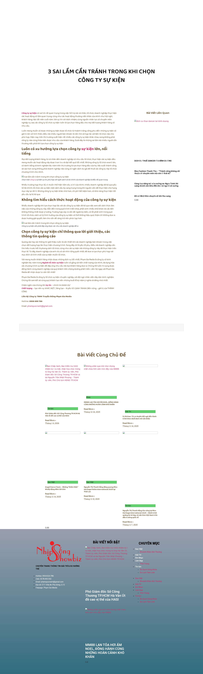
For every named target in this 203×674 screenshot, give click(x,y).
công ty (33, 179)
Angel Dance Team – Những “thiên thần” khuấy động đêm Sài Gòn (61, 488)
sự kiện (87, 149)
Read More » (50, 420)
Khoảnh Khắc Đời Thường (151, 552)
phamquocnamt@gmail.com (39, 306)
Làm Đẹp (139, 561)
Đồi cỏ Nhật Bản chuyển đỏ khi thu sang (152, 196)
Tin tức (138, 567)
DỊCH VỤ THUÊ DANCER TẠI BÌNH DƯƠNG (153, 161)
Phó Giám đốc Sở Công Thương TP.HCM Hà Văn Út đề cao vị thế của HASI (62, 414)
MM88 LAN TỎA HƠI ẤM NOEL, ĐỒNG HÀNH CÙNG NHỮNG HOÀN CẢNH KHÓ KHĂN (101, 403)
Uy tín (48, 285)
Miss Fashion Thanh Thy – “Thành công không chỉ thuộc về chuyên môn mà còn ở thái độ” (157, 172)
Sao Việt (138, 549)
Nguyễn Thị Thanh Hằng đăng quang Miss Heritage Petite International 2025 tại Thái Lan (100, 489)
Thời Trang (144, 564)
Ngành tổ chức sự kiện (53, 262)
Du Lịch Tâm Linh (147, 572)
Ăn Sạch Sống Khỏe (148, 569)
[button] (149, 575)
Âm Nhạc (139, 558)
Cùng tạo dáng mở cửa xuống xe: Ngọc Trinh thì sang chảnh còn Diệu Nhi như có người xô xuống (156, 185)
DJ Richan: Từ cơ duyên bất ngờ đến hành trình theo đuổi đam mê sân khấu (139, 417)
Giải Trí (138, 555)
